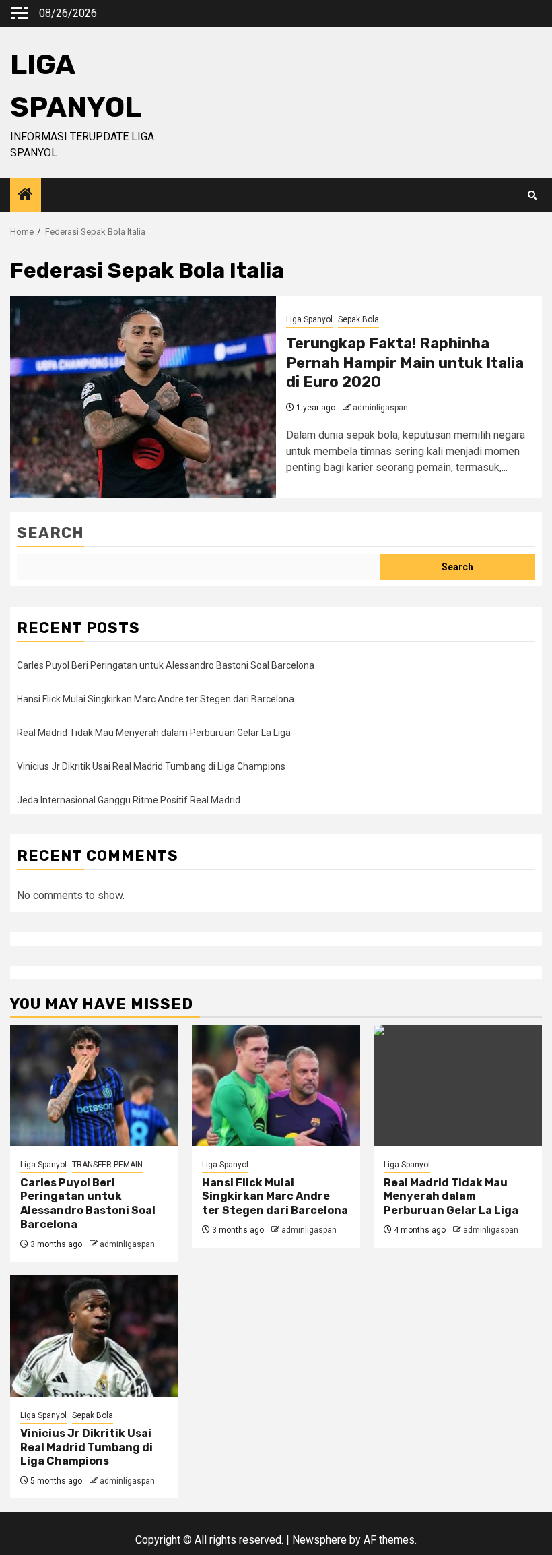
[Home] (25, 195)
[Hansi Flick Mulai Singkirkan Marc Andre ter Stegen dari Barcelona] (276, 1085)
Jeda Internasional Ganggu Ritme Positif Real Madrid (128, 800)
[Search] (532, 195)
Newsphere (319, 1539)
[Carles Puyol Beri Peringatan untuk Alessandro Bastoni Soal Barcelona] (94, 1085)
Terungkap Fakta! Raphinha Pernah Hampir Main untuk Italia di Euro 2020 (405, 362)
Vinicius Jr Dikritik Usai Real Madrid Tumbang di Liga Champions (151, 766)
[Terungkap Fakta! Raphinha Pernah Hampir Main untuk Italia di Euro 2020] (143, 397)
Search (50, 533)
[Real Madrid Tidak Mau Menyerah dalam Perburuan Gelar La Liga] (458, 1085)
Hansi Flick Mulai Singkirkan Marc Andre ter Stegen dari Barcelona (155, 699)
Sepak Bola (358, 319)
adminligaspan (380, 408)
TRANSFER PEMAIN (107, 1164)
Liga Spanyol (309, 319)
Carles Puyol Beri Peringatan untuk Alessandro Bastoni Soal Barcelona (165, 665)
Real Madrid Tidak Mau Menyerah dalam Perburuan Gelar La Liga (154, 732)
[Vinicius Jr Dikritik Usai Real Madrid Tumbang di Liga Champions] (94, 1336)
